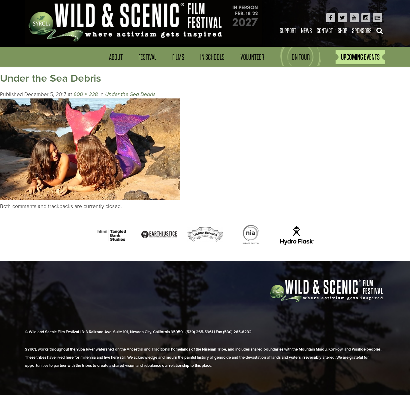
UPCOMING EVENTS (360, 57)
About (116, 57)
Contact (325, 30)
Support (288, 30)
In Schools (212, 57)
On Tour (301, 57)
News (306, 30)
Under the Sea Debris (130, 94)
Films (178, 57)
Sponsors (362, 30)
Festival (147, 57)
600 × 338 (86, 94)
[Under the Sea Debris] (90, 198)
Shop (342, 30)
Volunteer (252, 57)
